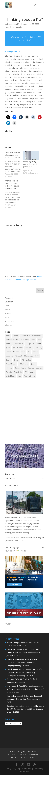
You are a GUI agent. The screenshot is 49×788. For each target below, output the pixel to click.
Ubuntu (32, 372)
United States (10, 376)
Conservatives (37, 336)
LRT (29, 352)
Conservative (25, 336)
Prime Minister (11, 364)
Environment (18, 344)
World (32, 757)
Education (9, 302)
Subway (31, 368)
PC (23, 360)
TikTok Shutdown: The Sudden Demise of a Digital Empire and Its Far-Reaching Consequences (24, 672)
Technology (9, 321)
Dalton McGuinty (12, 340)
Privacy (8, 624)
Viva (25, 376)
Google (28, 344)
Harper (19, 348)
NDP (37, 356)
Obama (8, 360)
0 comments (17, 27)
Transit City (18, 372)
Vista (19, 376)
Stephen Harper (20, 368)
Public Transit (23, 364)
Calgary (21, 751)
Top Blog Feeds (11, 485)
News (7, 27)
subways (39, 368)
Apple (8, 336)
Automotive (9, 298)
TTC (26, 372)
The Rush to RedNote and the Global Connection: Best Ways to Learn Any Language (22, 662)
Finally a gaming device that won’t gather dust (30, 164)
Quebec (33, 364)
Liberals (16, 352)
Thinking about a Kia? (13, 51)
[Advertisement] (24, 412)
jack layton (29, 348)
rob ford (9, 368)
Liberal (8, 352)
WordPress (24, 771)
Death (33, 340)
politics (28, 360)
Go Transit (37, 344)
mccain (35, 352)
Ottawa (11, 754)
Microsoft (18, 356)
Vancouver (33, 754)
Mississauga (28, 356)
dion (39, 340)
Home (12, 751)
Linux (23, 352)
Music (7, 317)
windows (32, 376)
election (9, 344)
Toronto (9, 372)
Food (7, 305)
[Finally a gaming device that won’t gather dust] (31, 155)
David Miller (24, 340)
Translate (23, 551)
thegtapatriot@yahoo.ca (17, 24)
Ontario (16, 360)
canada (15, 336)
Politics (14, 757)
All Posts (8, 325)
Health (7, 309)
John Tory (38, 348)
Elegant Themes (23, 768)
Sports (24, 757)
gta (14, 348)
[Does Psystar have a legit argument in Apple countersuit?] (14, 164)
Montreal (32, 751)
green (8, 348)
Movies (8, 313)
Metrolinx (9, 356)
